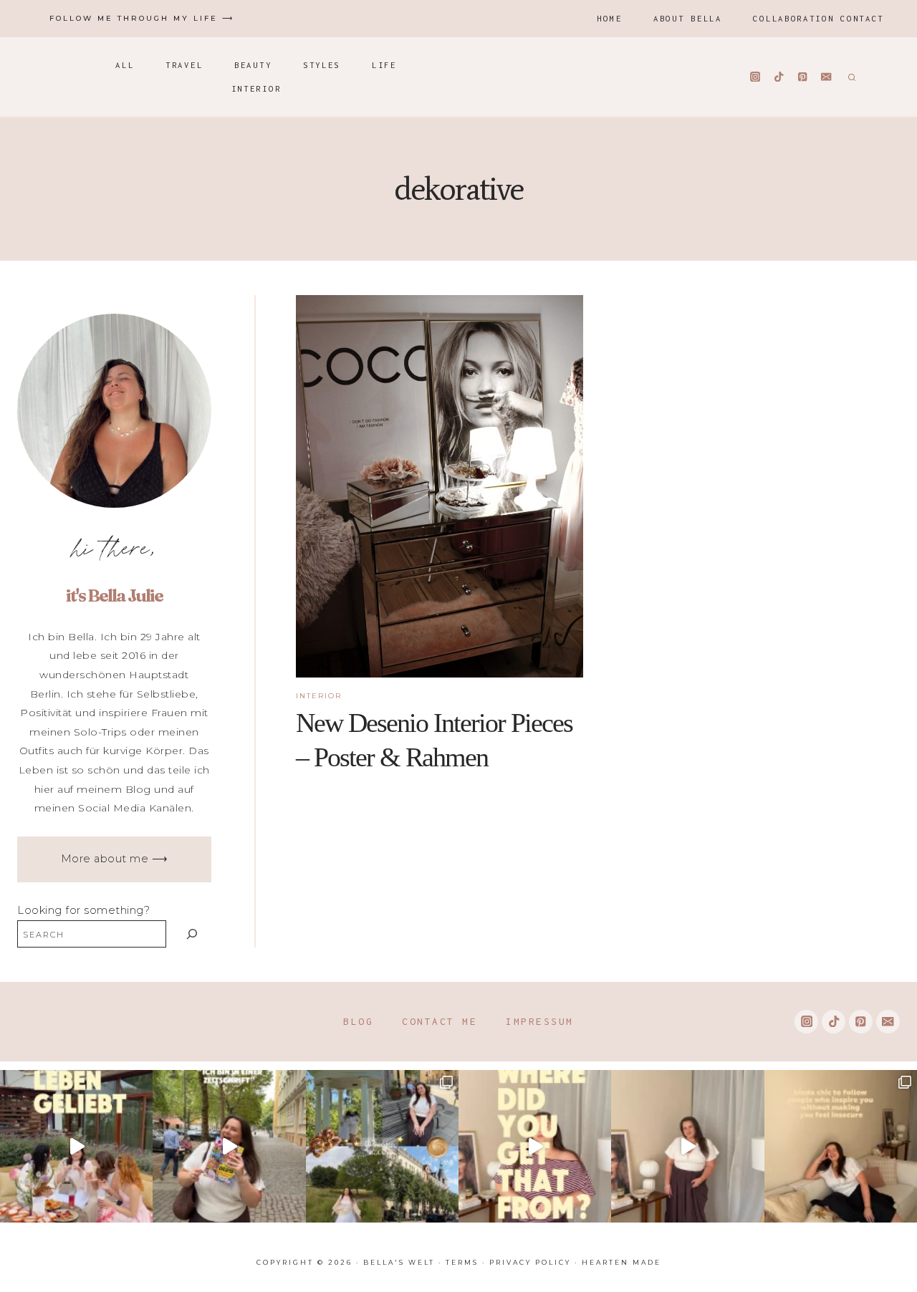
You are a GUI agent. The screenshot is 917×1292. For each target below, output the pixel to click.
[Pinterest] (802, 77)
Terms (462, 1262)
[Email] (826, 77)
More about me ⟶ (114, 858)
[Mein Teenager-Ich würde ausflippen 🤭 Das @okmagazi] (229, 1146)
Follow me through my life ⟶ (141, 18)
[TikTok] (779, 77)
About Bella (687, 18)
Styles (321, 64)
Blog (358, 1021)
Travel (184, 64)
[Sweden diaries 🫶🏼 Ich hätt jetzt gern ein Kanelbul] (382, 1146)
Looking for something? (83, 910)
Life (384, 64)
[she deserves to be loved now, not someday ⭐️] (687, 1146)
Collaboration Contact (818, 18)
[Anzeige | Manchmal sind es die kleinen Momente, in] (76, 1146)
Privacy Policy (530, 1262)
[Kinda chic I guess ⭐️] (840, 1146)
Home (609, 18)
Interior (256, 88)
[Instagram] (755, 77)
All (124, 64)
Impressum (540, 1021)
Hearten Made (621, 1262)
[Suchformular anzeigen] (850, 76)
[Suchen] (192, 933)
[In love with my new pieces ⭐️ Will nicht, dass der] (534, 1146)
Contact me (439, 1021)
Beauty (253, 64)
